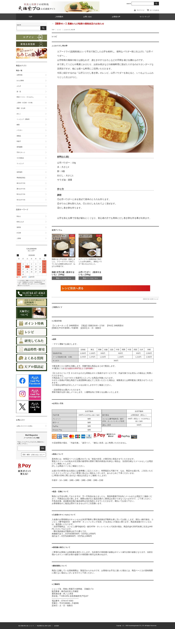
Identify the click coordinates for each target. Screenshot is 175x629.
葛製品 (19, 136)
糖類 (18, 125)
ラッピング (20, 163)
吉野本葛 (19, 75)
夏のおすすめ (21, 189)
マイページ (140, 10)
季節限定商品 (21, 178)
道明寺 (19, 227)
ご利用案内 (59, 17)
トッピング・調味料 (23, 119)
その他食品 (20, 158)
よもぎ (19, 86)
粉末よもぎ (20, 222)
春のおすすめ (21, 183)
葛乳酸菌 (19, 147)
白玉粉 (19, 233)
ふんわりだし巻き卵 (60, 46)
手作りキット (21, 152)
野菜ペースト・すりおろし (25, 97)
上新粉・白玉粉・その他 (24, 102)
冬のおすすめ (21, 200)
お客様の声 (116, 17)
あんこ (19, 113)
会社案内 (56, 625)
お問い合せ (87, 17)
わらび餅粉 (20, 80)
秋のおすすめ (21, 194)
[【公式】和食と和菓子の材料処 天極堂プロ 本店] (36, 11)
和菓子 (19, 141)
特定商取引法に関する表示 (44, 625)
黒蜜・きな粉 (21, 108)
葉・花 (19, 91)
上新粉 (19, 238)
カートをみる (154, 10)
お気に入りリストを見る (24, 426)
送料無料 (19, 172)
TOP (30, 17)
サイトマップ (145, 17)
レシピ (59, 29)
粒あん (19, 216)
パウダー (19, 130)
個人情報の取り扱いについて (26, 625)
